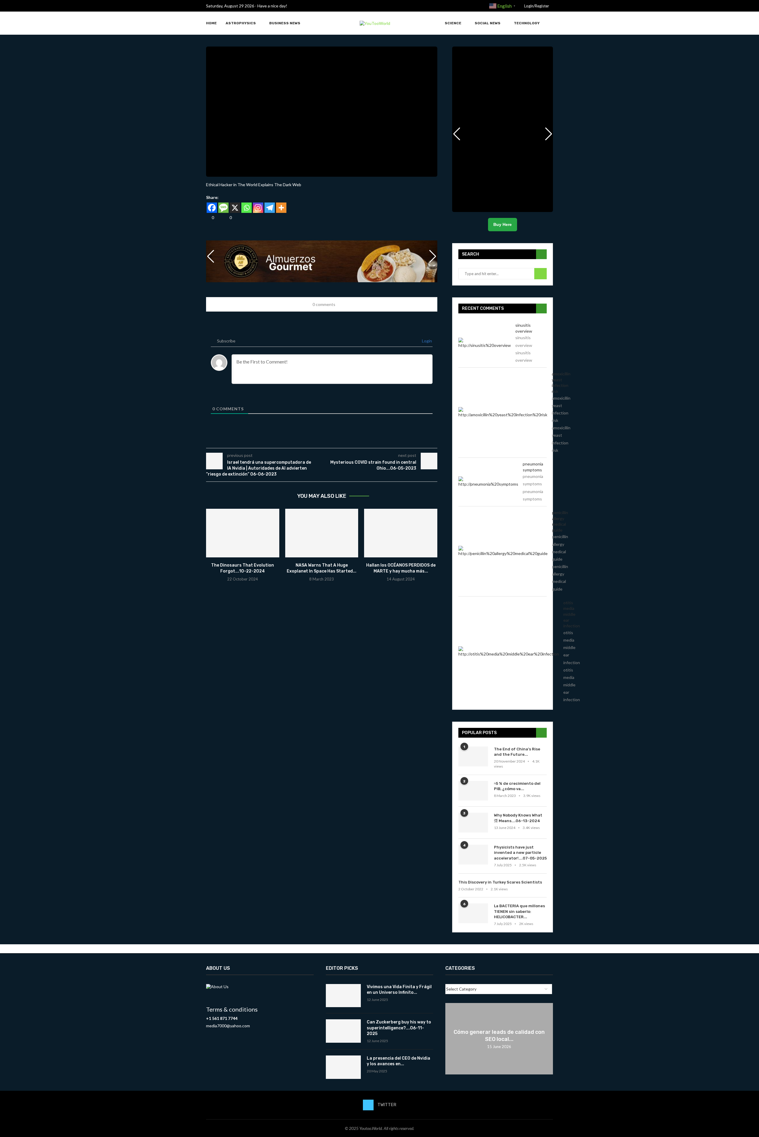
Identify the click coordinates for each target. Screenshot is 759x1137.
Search (540, 273)
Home (211, 23)
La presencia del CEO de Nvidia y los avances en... (398, 1061)
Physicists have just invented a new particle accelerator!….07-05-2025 (520, 852)
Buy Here (502, 224)
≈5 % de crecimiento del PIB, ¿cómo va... (517, 786)
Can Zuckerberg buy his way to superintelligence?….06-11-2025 (399, 1028)
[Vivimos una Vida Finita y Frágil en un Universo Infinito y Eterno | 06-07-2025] (343, 995)
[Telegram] (269, 207)
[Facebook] (212, 207)
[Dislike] (226, 217)
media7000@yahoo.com (228, 1025)
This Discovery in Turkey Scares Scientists (500, 882)
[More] (281, 207)
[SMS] (223, 207)
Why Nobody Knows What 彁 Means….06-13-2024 (518, 818)
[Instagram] (258, 207)
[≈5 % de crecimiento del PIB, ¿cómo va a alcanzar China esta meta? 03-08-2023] (473, 791)
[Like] (208, 217)
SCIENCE (453, 23)
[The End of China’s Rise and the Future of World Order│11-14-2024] (473, 756)
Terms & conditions (232, 1009)
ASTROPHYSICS (241, 23)
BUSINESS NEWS (284, 23)
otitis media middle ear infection (571, 614)
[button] (432, 256)
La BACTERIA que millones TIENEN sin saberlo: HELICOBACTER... (519, 911)
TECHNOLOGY (527, 23)
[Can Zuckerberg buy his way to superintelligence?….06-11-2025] (343, 1031)
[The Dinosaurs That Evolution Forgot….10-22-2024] (242, 533)
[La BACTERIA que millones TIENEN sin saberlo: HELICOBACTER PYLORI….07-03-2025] (473, 913)
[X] (235, 207)
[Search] (550, 23)
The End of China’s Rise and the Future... (517, 752)
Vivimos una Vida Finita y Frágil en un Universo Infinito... (399, 989)
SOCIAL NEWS (487, 23)
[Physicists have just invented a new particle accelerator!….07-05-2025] (473, 855)
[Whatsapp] (246, 207)
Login (426, 340)
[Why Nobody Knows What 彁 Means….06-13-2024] (473, 823)
